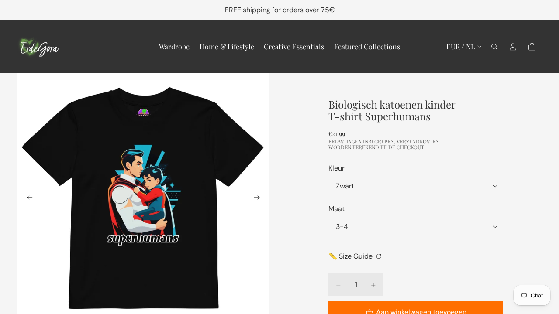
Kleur (336, 168)
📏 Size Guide (351, 256)
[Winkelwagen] (532, 46)
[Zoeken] (494, 46)
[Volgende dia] (259, 198)
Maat (336, 208)
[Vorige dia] (27, 198)
